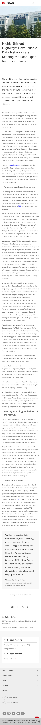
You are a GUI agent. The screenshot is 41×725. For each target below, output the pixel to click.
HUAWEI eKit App (12, 697)
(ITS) (20, 206)
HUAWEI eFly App (12, 702)
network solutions (14, 165)
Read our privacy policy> (28, 722)
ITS (19, 499)
